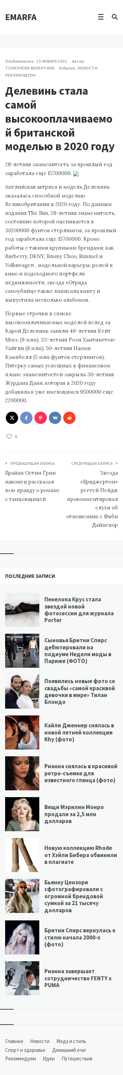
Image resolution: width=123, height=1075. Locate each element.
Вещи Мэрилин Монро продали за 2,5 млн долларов (74, 814)
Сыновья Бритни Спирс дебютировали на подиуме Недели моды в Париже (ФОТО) (77, 650)
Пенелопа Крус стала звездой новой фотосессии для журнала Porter (79, 610)
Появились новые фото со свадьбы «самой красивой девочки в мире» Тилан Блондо (79, 691)
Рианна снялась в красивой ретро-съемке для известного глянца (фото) (81, 773)
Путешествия (77, 1058)
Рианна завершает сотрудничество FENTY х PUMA (78, 978)
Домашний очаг (69, 1050)
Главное (14, 1041)
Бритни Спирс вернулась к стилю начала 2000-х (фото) (79, 937)
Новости (87, 67)
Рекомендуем (20, 75)
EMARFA (21, 16)
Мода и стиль (71, 1041)
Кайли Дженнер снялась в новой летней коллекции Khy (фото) (79, 732)
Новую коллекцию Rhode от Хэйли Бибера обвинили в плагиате (80, 855)
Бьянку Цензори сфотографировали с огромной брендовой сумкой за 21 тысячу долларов (73, 896)
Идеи (49, 1058)
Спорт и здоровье (25, 1050)
